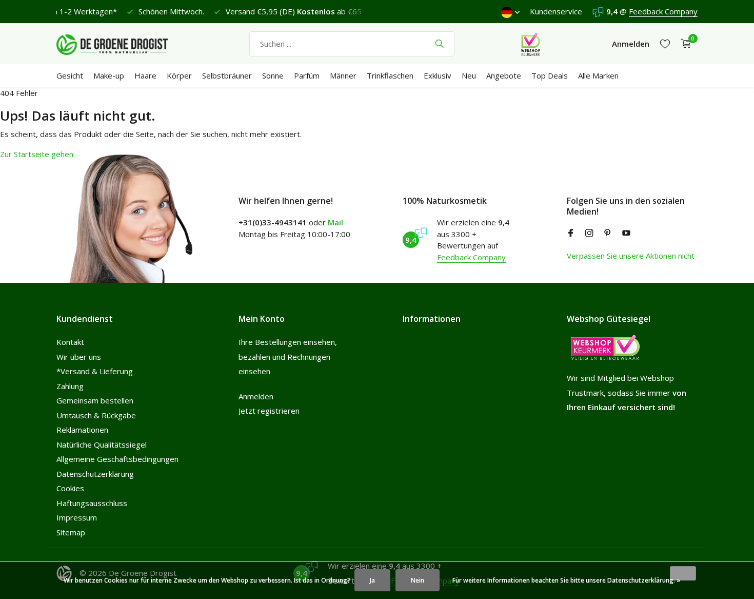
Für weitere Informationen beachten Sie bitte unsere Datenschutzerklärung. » (566, 580)
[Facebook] (571, 233)
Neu (469, 75)
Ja (372, 580)
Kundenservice (556, 11)
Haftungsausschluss (91, 503)
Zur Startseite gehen (36, 154)
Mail (335, 222)
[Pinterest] (608, 233)
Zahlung (70, 386)
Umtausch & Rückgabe (96, 415)
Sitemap (70, 532)
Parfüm (307, 75)
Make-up (108, 75)
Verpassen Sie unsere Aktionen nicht (631, 255)
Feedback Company (663, 11)
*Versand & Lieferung (94, 371)
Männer (343, 75)
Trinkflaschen (390, 75)
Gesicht (69, 75)
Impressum (76, 517)
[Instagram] (589, 233)
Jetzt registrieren (269, 410)
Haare (145, 75)
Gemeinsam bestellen (94, 400)
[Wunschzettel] (665, 44)
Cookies (70, 488)
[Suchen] (439, 43)
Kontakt (70, 342)
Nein (417, 580)
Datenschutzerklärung (95, 474)
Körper (179, 75)
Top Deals (549, 75)
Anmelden (256, 396)
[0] (683, 43)
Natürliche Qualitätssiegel (101, 444)
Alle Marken (598, 75)
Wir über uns (78, 357)
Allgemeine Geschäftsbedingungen (117, 459)
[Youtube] (626, 233)
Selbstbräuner (227, 75)
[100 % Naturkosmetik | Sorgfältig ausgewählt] (120, 43)
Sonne (273, 75)
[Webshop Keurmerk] (530, 43)
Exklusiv (437, 75)
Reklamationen (82, 429)
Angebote (503, 75)
